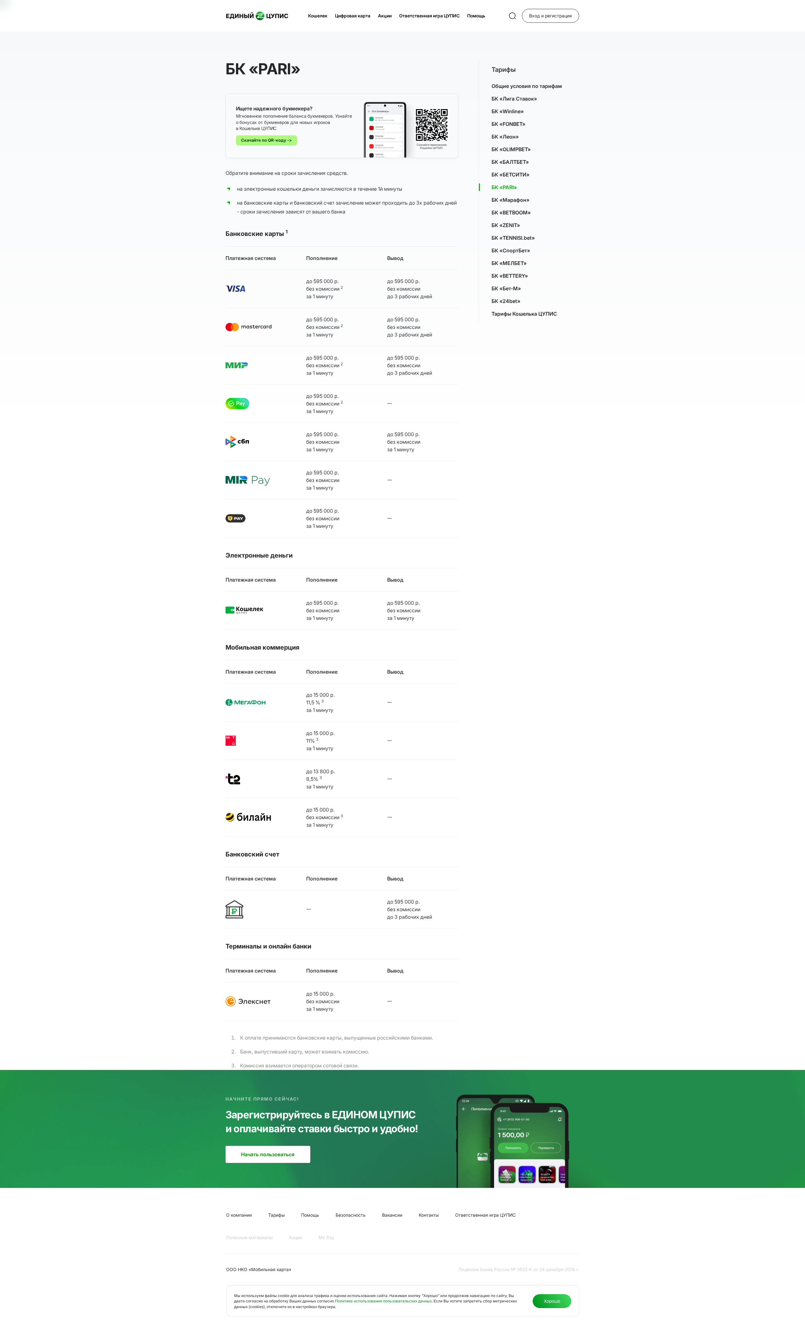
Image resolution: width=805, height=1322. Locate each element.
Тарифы (276, 1215)
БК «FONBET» (508, 124)
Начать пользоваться (267, 1154)
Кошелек (317, 15)
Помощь (476, 15)
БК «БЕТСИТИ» (510, 174)
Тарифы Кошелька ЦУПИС (524, 314)
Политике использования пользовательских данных (383, 1301)
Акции (385, 15)
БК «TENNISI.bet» (513, 238)
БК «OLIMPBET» (511, 149)
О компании (239, 1215)
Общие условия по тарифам (527, 86)
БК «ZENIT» (506, 225)
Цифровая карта (352, 15)
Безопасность (351, 1215)
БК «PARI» (504, 187)
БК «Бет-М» (506, 288)
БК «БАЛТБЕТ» (510, 162)
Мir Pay (326, 1237)
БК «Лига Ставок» (514, 99)
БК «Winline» (508, 111)
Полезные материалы (249, 1237)
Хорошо (552, 1301)
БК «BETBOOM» (511, 212)
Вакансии (392, 1215)
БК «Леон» (505, 136)
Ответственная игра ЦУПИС (429, 15)
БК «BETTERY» (510, 276)
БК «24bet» (506, 301)
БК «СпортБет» (511, 250)
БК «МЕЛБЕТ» (509, 263)
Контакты (429, 1215)
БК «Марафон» (510, 200)
